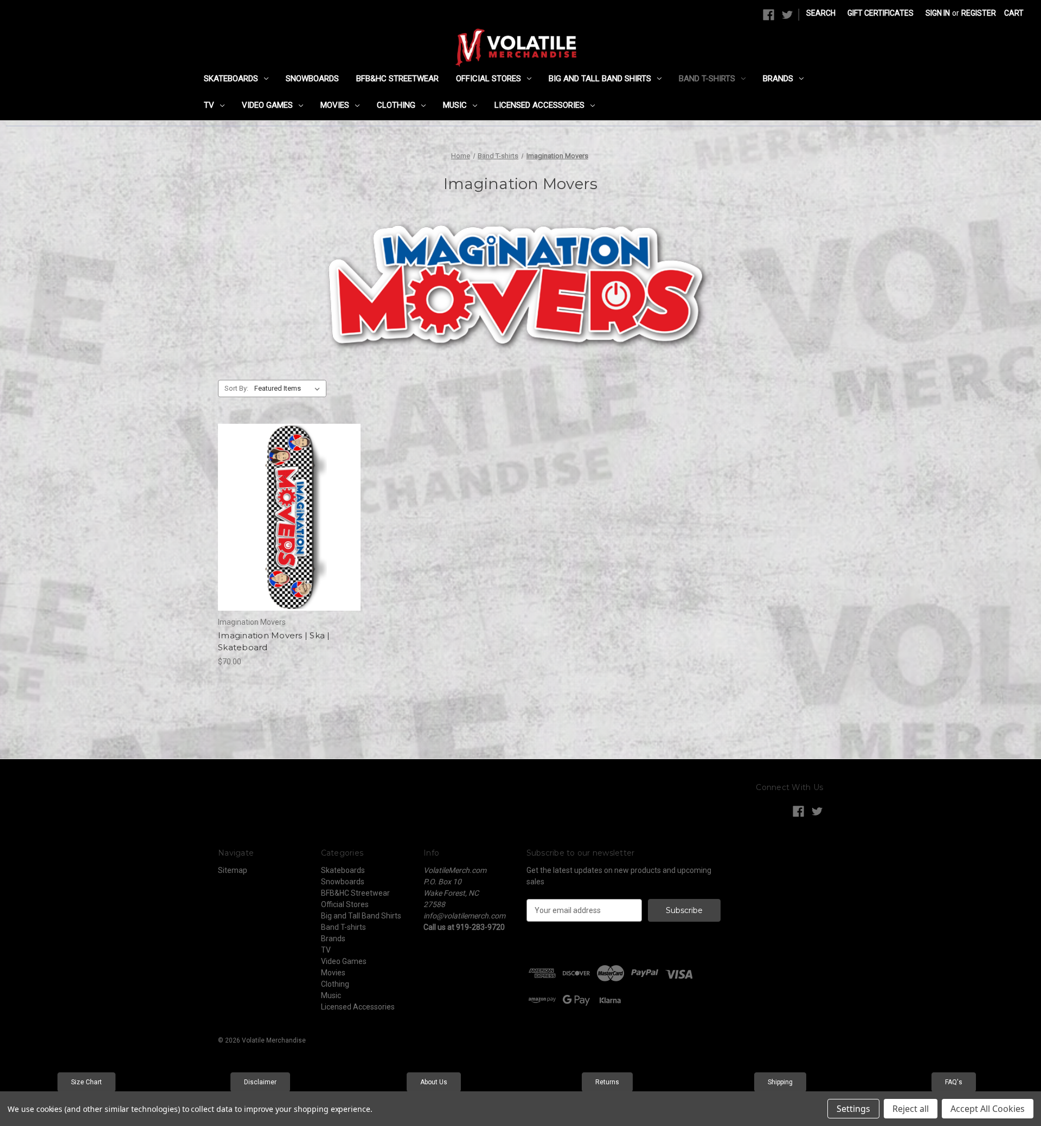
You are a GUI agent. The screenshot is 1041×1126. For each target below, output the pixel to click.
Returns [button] (607, 1082)
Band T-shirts (707, 78)
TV (209, 105)
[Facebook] (768, 15)
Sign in (938, 13)
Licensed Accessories (539, 105)
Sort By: (236, 388)
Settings (853, 1109)
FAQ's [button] (953, 1082)
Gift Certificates (880, 13)
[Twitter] (787, 15)
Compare (286, 517)
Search (821, 13)
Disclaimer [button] (260, 1082)
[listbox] (289, 388)
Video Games (267, 105)
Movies (334, 105)
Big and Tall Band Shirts (600, 78)
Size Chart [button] (86, 1082)
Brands (778, 78)
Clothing (396, 105)
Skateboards (231, 78)
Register (978, 13)
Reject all (910, 1109)
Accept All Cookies (987, 1109)
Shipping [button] (780, 1082)
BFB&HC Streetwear (397, 78)
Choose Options (289, 536)
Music (455, 105)
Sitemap (232, 870)
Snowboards (312, 78)
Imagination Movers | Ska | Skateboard (274, 641)
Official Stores (488, 78)
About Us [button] (433, 1082)
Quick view (280, 498)
